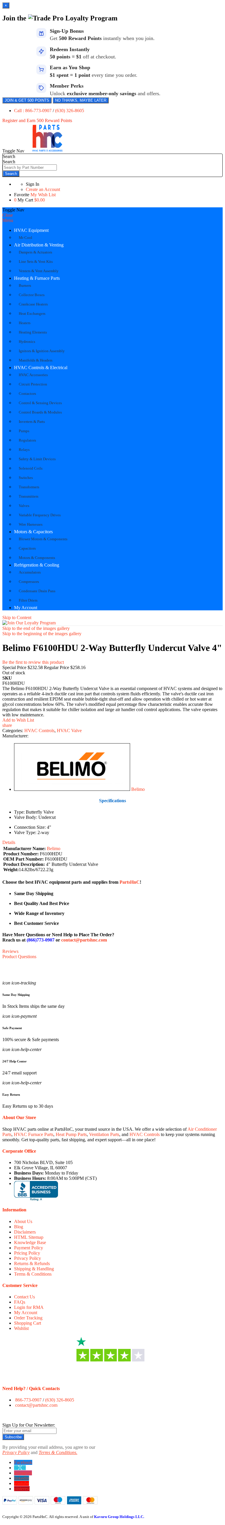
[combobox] (30, 167)
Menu (7, 220)
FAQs (19, 1302)
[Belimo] (72, 789)
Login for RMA (29, 1307)
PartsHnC (130, 882)
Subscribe (13, 1437)
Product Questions (19, 956)
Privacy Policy (27, 1258)
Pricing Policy (27, 1252)
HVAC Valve (69, 730)
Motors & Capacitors (33, 531)
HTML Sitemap (28, 1237)
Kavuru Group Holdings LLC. (119, 1516)
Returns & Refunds (32, 1263)
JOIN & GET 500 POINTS (27, 100)
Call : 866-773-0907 (33, 110)
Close (7, 215)
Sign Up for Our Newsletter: (28, 1424)
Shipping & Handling (34, 1268)
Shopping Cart (27, 1323)
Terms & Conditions (33, 1274)
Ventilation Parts (104, 1134)
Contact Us (24, 1296)
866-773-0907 (28, 1399)
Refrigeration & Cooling (36, 564)
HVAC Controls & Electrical (40, 367)
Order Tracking (28, 1317)
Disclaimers (25, 1231)
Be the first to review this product (33, 662)
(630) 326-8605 (69, 110)
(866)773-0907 (40, 939)
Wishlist (21, 1328)
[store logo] (47, 150)
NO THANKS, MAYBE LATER (80, 100)
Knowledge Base (30, 1242)
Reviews (10, 951)
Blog (18, 1226)
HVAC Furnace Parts (33, 1134)
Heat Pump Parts (71, 1134)
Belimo (138, 789)
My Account (25, 607)
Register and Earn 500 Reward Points (37, 120)
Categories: (13, 730)
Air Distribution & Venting (39, 244)
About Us (23, 1221)
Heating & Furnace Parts (37, 278)
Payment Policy (28, 1247)
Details (8, 842)
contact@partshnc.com (84, 939)
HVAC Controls (39, 730)
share (7, 725)
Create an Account (43, 189)
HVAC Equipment (31, 230)
